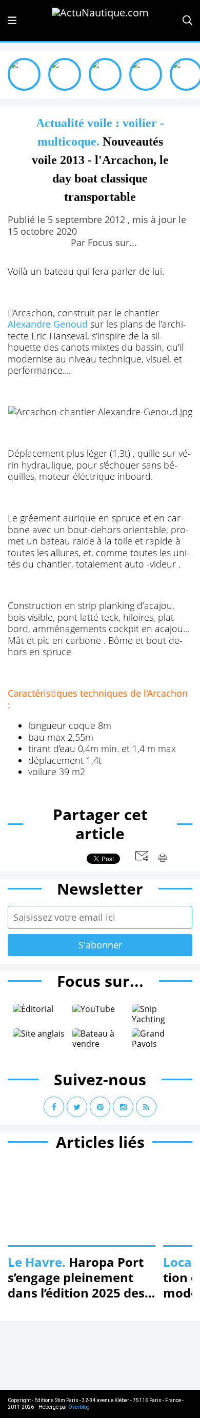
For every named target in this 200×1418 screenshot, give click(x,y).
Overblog (79, 1407)
